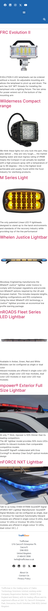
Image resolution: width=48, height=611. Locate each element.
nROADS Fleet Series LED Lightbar (20, 314)
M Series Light (14, 177)
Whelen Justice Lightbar (23, 237)
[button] (24, 12)
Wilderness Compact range (20, 103)
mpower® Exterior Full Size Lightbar (21, 388)
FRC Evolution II (15, 32)
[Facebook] (5, 5)
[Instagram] (15, 5)
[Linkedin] (10, 5)
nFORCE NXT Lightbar (21, 462)
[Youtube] (25, 5)
